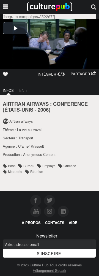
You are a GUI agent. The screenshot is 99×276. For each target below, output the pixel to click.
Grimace (70, 165)
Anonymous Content (39, 154)
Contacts (54, 222)
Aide (73, 222)
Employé (49, 165)
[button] (83, 74)
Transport (25, 137)
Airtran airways (21, 121)
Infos (8, 90)
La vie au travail (29, 129)
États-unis (18, 109)
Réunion (36, 171)
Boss (11, 165)
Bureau (28, 165)
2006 (43, 109)
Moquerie (15, 171)
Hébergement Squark (49, 270)
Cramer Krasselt (31, 146)
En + (23, 90)
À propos (31, 222)
